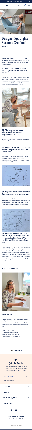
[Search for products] (19, 6)
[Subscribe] (26, 376)
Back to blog (18, 350)
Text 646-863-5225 (18, 419)
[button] (29, 1)
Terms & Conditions (12, 427)
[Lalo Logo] (5, 5)
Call (10, 419)
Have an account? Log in (9, 380)
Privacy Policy (21, 427)
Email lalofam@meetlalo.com (16, 416)
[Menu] (29, 5)
